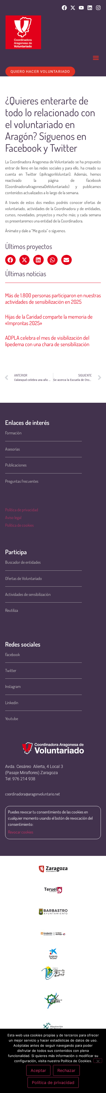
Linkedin (11, 702)
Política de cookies (19, 525)
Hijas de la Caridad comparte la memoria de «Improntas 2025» (49, 319)
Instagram (13, 686)
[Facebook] (64, 7)
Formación (13, 432)
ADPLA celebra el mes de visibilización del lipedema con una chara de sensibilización (47, 340)
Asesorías (12, 449)
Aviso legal (13, 517)
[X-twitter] (72, 7)
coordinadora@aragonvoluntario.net (32, 793)
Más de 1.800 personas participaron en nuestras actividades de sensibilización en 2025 (53, 298)
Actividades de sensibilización (28, 594)
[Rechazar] (97, 1060)
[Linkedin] (89, 7)
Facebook (12, 654)
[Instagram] (98, 7)
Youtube (11, 718)
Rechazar (66, 1070)
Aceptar (38, 1070)
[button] (96, 58)
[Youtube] (81, 7)
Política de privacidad (21, 509)
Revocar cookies (20, 832)
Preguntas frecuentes (21, 481)
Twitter (10, 670)
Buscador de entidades (23, 562)
